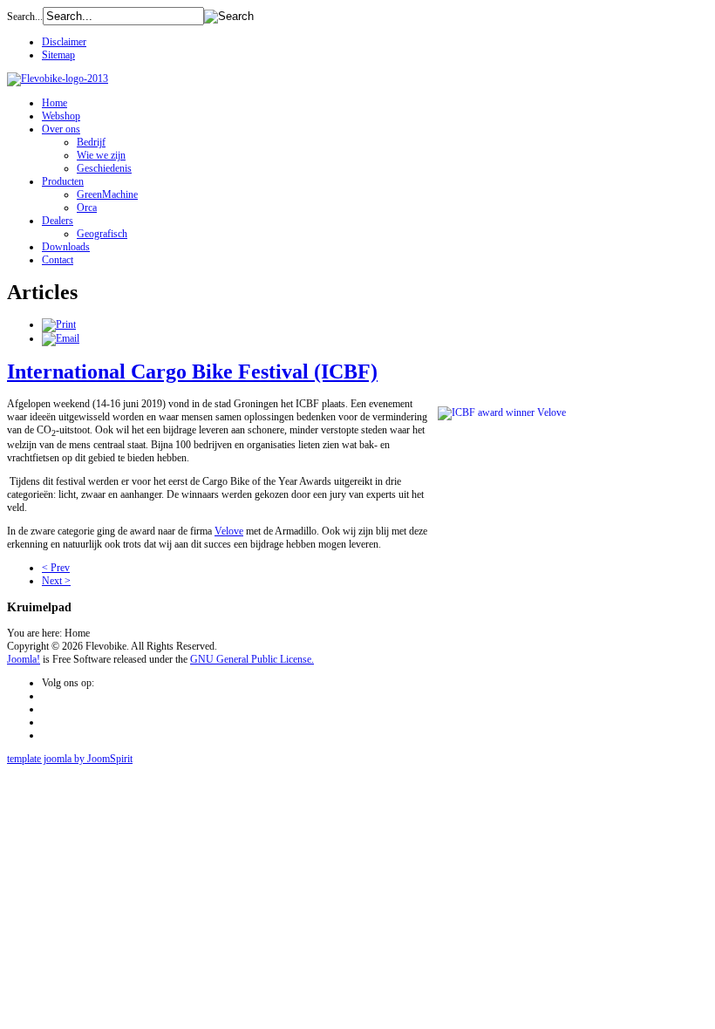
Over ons (61, 129)
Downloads (66, 247)
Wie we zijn (101, 155)
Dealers (57, 221)
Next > (56, 581)
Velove (228, 531)
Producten (63, 181)
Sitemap (58, 55)
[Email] (60, 338)
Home (54, 103)
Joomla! (23, 659)
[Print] (59, 324)
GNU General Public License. (252, 659)
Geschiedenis (104, 168)
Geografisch (102, 234)
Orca (87, 207)
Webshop (61, 116)
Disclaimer (64, 42)
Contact (57, 260)
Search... (25, 16)
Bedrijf (91, 142)
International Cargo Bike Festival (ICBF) (192, 371)
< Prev (56, 568)
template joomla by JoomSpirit (70, 759)
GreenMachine (107, 194)
